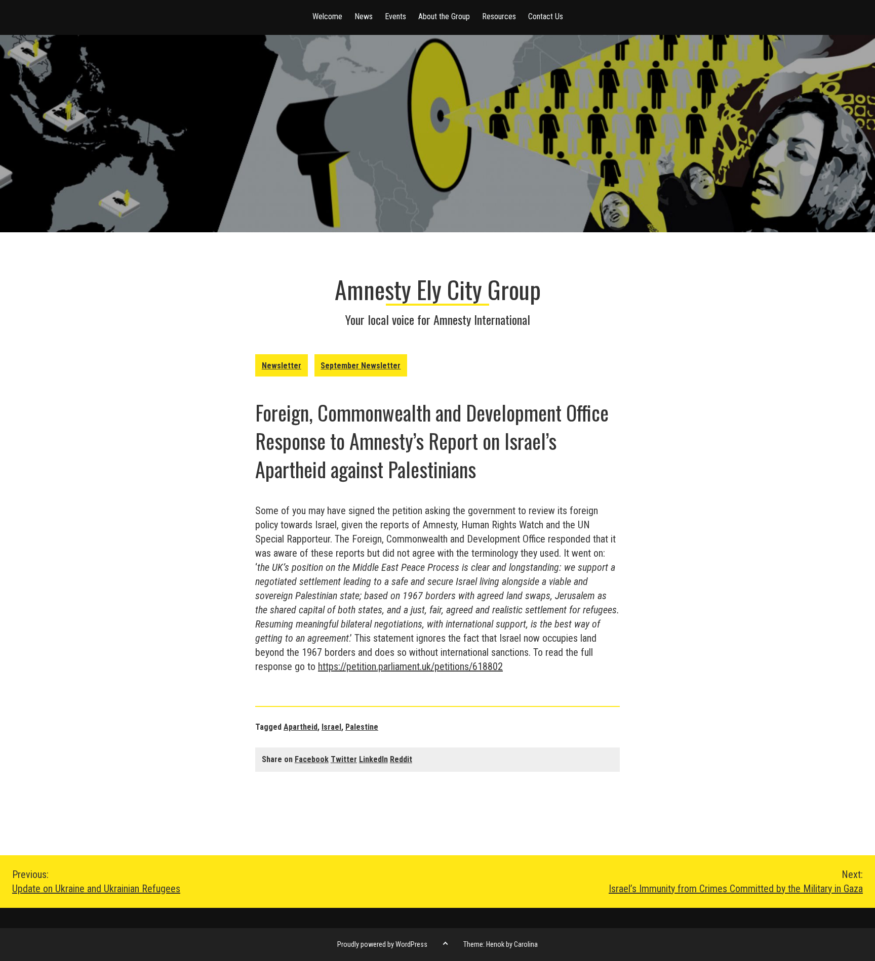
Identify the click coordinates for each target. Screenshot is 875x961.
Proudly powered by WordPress (382, 944)
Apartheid (300, 727)
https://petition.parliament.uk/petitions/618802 (410, 666)
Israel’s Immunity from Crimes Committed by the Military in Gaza (736, 881)
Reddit (401, 759)
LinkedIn (373, 759)
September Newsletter (361, 365)
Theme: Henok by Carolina (500, 944)
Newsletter (281, 365)
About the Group (444, 16)
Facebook (312, 759)
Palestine (361, 727)
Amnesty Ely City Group (438, 289)
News (363, 16)
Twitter (344, 759)
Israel (331, 727)
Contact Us (545, 16)
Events (395, 16)
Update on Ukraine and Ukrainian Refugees (96, 881)
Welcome (327, 16)
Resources (499, 16)
